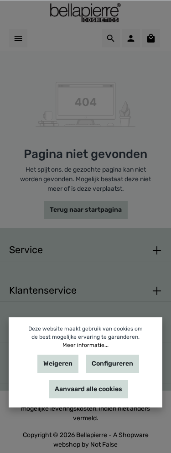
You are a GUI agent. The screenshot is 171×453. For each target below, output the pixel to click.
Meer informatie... (85, 345)
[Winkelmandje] (151, 38)
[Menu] (18, 38)
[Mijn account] (131, 38)
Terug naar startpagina (86, 210)
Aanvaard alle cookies (88, 389)
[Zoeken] (111, 38)
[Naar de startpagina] (85, 12)
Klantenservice (43, 290)
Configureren (112, 363)
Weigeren (58, 363)
